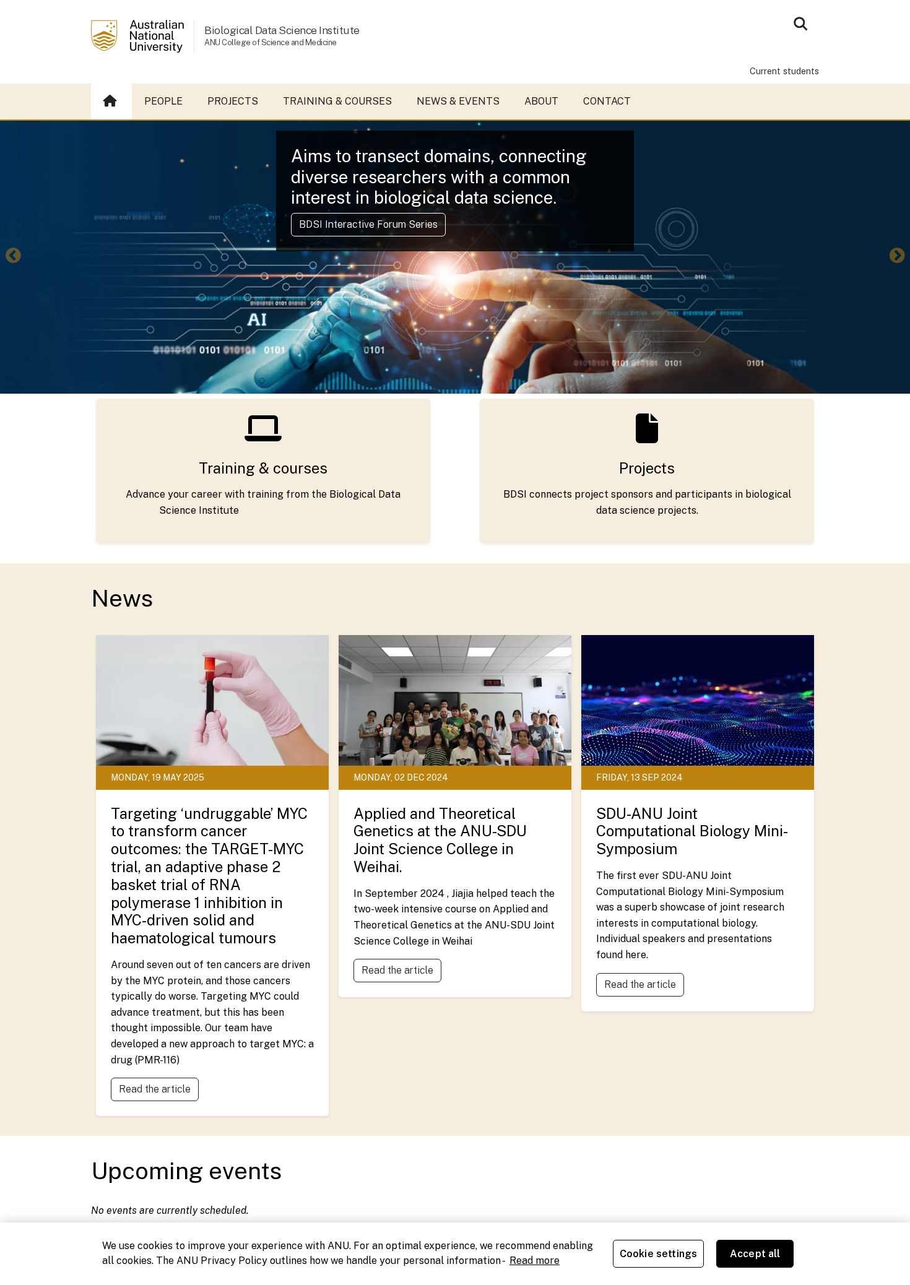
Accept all (755, 1254)
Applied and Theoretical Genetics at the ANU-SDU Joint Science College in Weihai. (440, 840)
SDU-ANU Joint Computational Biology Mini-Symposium (692, 831)
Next (897, 257)
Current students (784, 71)
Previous (13, 257)
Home (111, 101)
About (541, 101)
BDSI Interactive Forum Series (368, 224)
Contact (607, 101)
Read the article (155, 1089)
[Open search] (800, 23)
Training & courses (337, 101)
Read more (534, 1260)
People (163, 101)
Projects (232, 101)
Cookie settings (658, 1254)
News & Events (458, 101)
